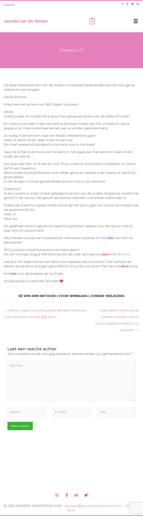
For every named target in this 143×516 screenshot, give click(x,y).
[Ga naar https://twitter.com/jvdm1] (86, 494)
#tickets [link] (123, 254)
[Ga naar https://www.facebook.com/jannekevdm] (67, 494)
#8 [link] (98, 238)
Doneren (9, 4)
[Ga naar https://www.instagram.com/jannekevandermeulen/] (57, 494)
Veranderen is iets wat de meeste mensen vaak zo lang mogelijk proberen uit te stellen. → (117, 311)
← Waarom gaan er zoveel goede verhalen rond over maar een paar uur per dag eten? (45, 311)
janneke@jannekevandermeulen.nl (93, 506)
